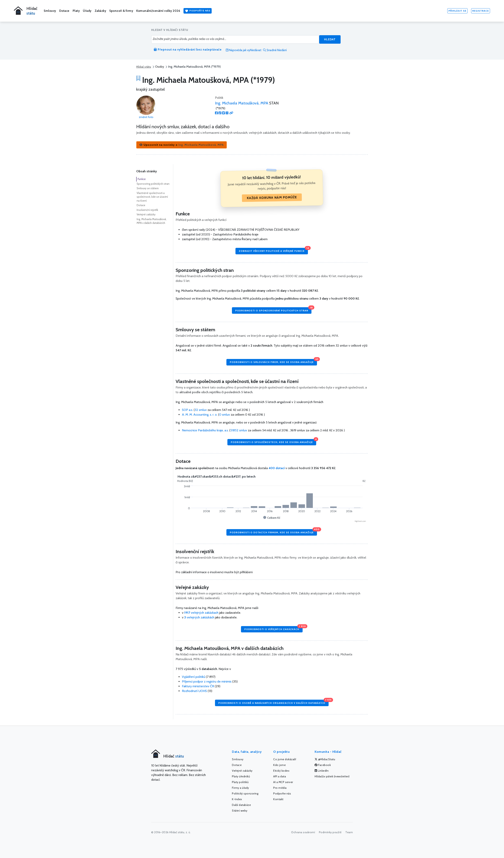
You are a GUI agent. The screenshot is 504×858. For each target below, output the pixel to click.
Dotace (64, 11)
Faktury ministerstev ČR (198, 686)
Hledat (330, 39)
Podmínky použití (330, 832)
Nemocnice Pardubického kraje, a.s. (205, 430)
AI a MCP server (283, 782)
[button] (181, 145)
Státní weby (239, 810)
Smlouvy (50, 11)
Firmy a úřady (240, 788)
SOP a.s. (188, 410)
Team (349, 832)
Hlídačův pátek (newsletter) (332, 776)
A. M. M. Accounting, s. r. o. (200, 414)
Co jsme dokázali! (284, 759)
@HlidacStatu (326, 759)
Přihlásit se (457, 10)
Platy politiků (240, 782)
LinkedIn (323, 770)
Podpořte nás (199, 10)
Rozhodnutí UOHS (194, 691)
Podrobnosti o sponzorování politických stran (273, 309)
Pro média (280, 788)
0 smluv (224, 414)
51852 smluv (238, 430)
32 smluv (201, 410)
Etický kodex (281, 770)
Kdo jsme (279, 765)
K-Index (237, 799)
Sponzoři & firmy (121, 11)
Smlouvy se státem (148, 188)
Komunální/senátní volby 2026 (158, 11)
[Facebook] (216, 113)
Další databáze (241, 805)
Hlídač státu (143, 66)
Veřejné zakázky (146, 214)
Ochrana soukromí (303, 832)
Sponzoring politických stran (153, 183)
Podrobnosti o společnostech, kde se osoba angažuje (273, 441)
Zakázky (100, 11)
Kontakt (278, 799)
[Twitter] (223, 113)
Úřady (87, 11)
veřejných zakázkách (199, 617)
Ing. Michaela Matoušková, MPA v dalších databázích (152, 221)
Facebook (324, 765)
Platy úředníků (241, 776)
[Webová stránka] (231, 113)
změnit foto (146, 117)
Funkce (142, 179)
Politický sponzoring (245, 793)
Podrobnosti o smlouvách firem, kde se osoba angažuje (273, 361)
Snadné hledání (276, 50)
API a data (279, 776)
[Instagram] (227, 113)
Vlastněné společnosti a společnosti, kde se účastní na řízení (152, 196)
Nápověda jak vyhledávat (244, 50)
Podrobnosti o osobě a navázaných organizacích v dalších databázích (273, 702)
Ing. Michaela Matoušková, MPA (241, 103)
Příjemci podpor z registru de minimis (207, 681)
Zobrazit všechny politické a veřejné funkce (273, 250)
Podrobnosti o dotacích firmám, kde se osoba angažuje (273, 531)
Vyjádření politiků (193, 677)
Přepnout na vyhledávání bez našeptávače (189, 49)
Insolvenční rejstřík (147, 209)
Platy (76, 11)
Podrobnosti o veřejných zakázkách (273, 628)
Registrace (480, 10)
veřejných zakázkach (201, 612)
